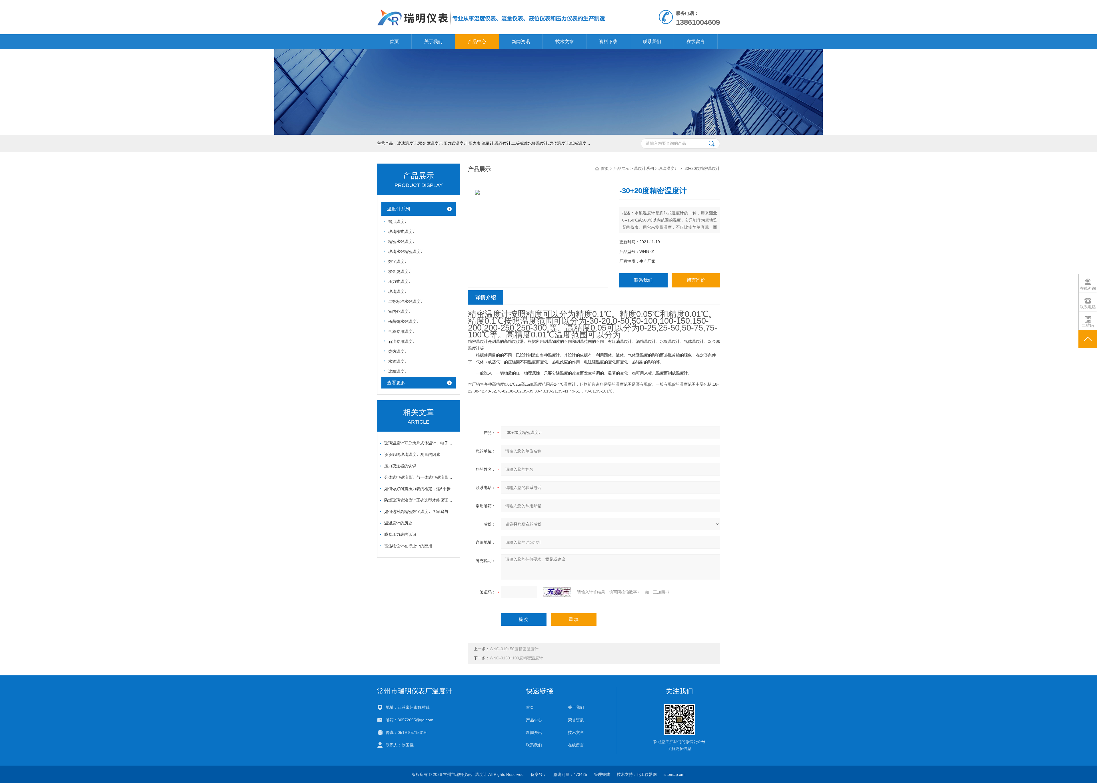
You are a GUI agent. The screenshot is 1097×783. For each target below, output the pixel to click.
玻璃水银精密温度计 (406, 251)
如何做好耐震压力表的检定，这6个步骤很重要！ (420, 488)
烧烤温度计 (398, 351)
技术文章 (564, 41)
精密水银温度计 (402, 241)
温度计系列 (398, 208)
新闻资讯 (521, 41)
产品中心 (477, 41)
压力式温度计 (400, 281)
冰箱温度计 (398, 371)
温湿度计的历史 (398, 523)
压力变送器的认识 (400, 466)
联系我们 (652, 41)
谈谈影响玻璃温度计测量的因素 (412, 454)
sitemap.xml (674, 774)
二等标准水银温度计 (406, 301)
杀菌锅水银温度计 (404, 321)
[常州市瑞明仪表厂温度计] (491, 5)
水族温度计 (398, 361)
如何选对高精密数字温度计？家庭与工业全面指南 (420, 511)
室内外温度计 (400, 311)
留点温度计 (398, 221)
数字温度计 (398, 261)
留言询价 (696, 280)
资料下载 (608, 41)
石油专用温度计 (402, 341)
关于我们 (433, 41)
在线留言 (695, 41)
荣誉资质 (576, 720)
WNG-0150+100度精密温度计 (516, 658)
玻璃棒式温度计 (402, 231)
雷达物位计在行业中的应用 (408, 546)
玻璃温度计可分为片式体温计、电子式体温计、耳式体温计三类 (420, 443)
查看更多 (396, 382)
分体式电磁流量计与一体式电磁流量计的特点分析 (420, 477)
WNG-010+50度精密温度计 (514, 649)
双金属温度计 (400, 271)
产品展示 (621, 168)
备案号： (539, 774)
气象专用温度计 (402, 331)
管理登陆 (602, 774)
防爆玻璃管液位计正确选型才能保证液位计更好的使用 (420, 500)
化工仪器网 (647, 774)
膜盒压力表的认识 (400, 534)
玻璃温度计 (398, 291)
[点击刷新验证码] (557, 592)
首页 (394, 41)
